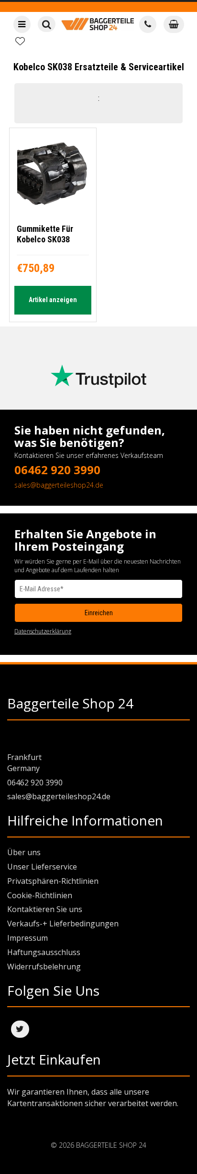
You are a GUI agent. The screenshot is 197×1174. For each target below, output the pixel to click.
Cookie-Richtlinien (39, 895)
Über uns (24, 852)
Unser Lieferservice (42, 866)
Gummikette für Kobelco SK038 (45, 234)
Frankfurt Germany (24, 762)
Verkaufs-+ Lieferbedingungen (63, 923)
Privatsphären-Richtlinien (52, 881)
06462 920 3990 (57, 470)
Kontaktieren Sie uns (44, 909)
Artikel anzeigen (53, 300)
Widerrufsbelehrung (44, 966)
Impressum (27, 938)
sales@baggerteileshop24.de (58, 484)
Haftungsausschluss (43, 952)
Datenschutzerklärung (42, 631)
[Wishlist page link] (20, 41)
